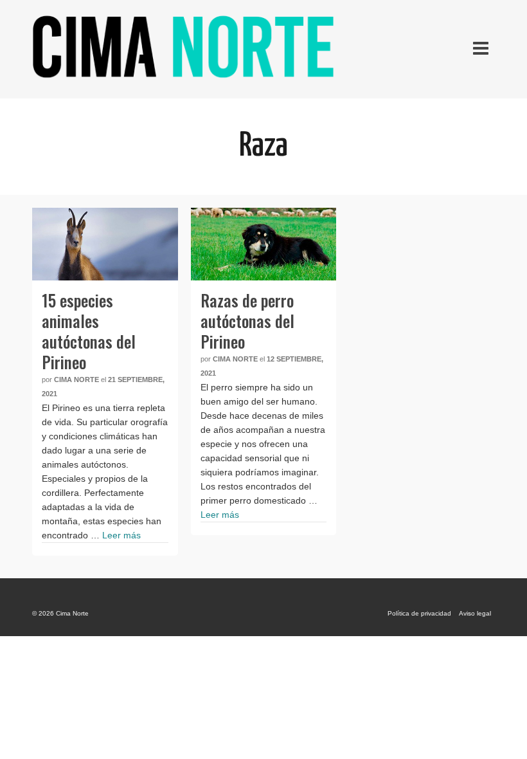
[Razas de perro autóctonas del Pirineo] (264, 244)
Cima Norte (76, 379)
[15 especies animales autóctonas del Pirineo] (105, 244)
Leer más (121, 535)
